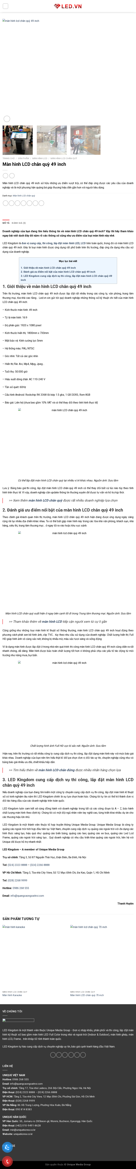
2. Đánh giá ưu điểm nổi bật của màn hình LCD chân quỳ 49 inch (58, 271)
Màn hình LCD (39, 158)
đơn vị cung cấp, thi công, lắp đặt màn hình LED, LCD (54, 243)
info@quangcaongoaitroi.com (27, 895)
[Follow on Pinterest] (71, 1055)
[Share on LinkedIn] (41, 203)
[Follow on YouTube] (83, 1055)
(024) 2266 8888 (40, 865)
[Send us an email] (65, 1055)
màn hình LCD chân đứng (56, 770)
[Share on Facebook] (11, 203)
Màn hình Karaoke (12, 995)
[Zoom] (7, 119)
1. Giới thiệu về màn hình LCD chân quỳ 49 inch (48, 267)
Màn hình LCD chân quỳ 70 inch (87, 995)
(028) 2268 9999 (17, 880)
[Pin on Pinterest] (29, 203)
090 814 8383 (24, 1109)
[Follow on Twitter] (59, 1055)
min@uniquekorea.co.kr (22, 1129)
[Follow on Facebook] (53, 1055)
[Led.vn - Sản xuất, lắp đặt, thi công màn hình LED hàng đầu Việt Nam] (68, 6)
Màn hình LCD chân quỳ (64, 158)
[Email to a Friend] (23, 203)
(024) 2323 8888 (17, 865)
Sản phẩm (23, 158)
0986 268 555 (21, 888)
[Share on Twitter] (17, 203)
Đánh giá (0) (19, 223)
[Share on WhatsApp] (5, 203)
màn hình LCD (52, 622)
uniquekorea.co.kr (23, 1134)
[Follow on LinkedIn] (77, 1055)
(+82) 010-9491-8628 (28, 1125)
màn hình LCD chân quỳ (45, 500)
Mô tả (5, 223)
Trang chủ (8, 158)
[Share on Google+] (35, 203)
